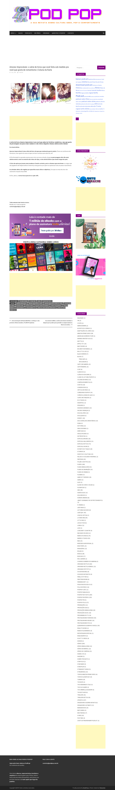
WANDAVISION (81, 708)
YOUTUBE (80, 718)
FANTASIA (80, 459)
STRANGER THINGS (83, 669)
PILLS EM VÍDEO (82, 587)
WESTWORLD (81, 713)
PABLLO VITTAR (82, 577)
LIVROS (39, 301)
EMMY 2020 (80, 431)
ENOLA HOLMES (82, 433)
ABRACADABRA (81, 326)
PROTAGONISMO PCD (83, 623)
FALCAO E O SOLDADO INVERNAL (86, 456)
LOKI (78, 528)
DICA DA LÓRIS (81, 413)
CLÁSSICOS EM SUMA (83, 374)
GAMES (79, 480)
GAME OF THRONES (83, 477)
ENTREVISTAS (81, 436)
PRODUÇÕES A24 (82, 607)
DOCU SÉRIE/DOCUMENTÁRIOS (86, 421)
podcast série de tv (86, 104)
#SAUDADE (80, 318)
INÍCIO (13, 33)
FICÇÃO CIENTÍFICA (83, 462)
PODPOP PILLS (81, 602)
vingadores (96, 111)
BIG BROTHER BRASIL (83, 349)
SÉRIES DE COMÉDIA (83, 651)
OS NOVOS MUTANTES (83, 574)
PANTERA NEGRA (82, 579)
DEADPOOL (80, 403)
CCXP (78, 369)
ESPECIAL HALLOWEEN (84, 441)
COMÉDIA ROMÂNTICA (83, 382)
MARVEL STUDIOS (82, 538)
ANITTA (79, 341)
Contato (71, 33)
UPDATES (80, 700)
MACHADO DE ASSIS (83, 533)
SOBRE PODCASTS (82, 659)
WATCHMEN (80, 710)
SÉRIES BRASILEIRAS (83, 646)
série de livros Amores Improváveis (47, 307)
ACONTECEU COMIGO (83, 328)
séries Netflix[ (92, 109)
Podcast (80, 95)
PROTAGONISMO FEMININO (85, 618)
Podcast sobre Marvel (94, 99)
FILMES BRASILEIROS (83, 467)
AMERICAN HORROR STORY (85, 336)
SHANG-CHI (80, 654)
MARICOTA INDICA (82, 536)
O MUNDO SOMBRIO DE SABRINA (86, 561)
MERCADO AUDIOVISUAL (84, 543)
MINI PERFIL (81, 546)
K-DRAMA (80, 505)
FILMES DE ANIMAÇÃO (83, 469)
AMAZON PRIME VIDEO (84, 333)
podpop (92, 104)
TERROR (79, 679)
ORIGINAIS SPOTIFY (83, 569)
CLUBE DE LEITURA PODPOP (85, 377)
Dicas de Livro (19, 305)
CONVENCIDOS (81, 387)
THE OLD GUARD (82, 687)
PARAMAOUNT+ (82, 582)
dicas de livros (29, 305)
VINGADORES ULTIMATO (84, 705)
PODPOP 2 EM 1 (81, 589)
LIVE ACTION (81, 523)
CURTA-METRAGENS (83, 397)
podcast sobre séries (89, 101)
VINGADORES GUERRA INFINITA (86, 702)
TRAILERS (80, 695)
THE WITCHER (81, 692)
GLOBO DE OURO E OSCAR (84, 485)
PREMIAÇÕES (81, 605)
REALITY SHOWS (82, 628)
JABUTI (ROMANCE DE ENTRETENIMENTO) (90, 500)
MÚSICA (79, 554)
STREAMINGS (81, 672)
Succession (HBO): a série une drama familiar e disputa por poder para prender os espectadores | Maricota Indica (57, 323)
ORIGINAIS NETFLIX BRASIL (85, 566)
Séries (87, 109)
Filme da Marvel (91, 88)
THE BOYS (80, 682)
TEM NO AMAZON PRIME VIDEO (86, 674)
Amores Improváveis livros (36, 303)
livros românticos (31, 307)
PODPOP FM (81, 600)
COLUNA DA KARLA (24, 301)
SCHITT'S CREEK (82, 638)
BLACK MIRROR (81, 354)
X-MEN (81, 113)
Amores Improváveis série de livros (53, 303)
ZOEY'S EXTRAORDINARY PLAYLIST (87, 720)
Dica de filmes (99, 82)
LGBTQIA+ (80, 512)
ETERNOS (80, 451)
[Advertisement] (57, 50)
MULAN (79, 551)
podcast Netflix (87, 96)
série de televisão (85, 106)
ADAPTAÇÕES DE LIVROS (84, 331)
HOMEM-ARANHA (82, 498)
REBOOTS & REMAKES (83, 631)
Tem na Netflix (99, 109)
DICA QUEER (81, 415)
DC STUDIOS (80, 400)
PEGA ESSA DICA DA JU (83, 584)
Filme (78, 88)
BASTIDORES (81, 346)
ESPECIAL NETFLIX (82, 444)
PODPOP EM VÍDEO (82, 597)
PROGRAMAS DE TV (82, 615)
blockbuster (98, 79)
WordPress (86, 788)
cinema (84, 82)
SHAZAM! (80, 656)
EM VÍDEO (37, 33)
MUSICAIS (80, 556)
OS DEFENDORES (82, 571)
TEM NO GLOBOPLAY (83, 677)
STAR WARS (80, 664)
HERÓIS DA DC (81, 492)
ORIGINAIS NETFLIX (83, 564)
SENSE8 (79, 641)
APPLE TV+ (80, 344)
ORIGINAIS (46, 33)
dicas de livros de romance (42, 305)
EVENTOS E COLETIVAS (84, 454)
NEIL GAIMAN (81, 559)
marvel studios (96, 90)
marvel (89, 90)
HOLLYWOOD (81, 495)
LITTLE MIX (80, 520)
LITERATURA (32, 301)
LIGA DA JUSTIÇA (82, 515)
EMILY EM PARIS (81, 428)
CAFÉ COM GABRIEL (83, 364)
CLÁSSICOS (80, 372)
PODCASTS (28, 33)
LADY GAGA (80, 507)
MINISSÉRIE (80, 548)
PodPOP (21, 72)
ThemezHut (102, 788)
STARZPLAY (80, 666)
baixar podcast (82, 79)
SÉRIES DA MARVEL (82, 649)
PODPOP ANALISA (82, 592)
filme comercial (84, 88)
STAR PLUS (80, 661)
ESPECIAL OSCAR (82, 446)
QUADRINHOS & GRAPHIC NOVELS (87, 625)
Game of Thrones (83, 90)
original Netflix (93, 93)
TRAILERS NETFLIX (82, 697)
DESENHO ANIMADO (83, 408)
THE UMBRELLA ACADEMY (84, 690)
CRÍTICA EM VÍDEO (82, 390)
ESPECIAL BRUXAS (82, 438)
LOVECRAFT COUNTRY (83, 530)
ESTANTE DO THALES (83, 449)
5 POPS (79, 323)
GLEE (78, 482)
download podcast (84, 84)
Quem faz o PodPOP (58, 33)
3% (78, 320)
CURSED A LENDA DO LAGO (85, 395)
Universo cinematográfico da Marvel (85, 111)
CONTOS (79, 385)
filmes (97, 88)
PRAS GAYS (82, 359)
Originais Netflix (84, 93)
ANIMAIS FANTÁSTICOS (84, 338)
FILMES (79, 464)
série (96, 104)
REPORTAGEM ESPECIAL (84, 633)
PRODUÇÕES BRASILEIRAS (85, 610)
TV (103, 109)
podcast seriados (99, 96)
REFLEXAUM (82, 362)
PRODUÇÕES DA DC (82, 613)
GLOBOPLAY (80, 487)
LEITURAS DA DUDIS (83, 510)
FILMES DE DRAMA (82, 472)
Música (103, 90)
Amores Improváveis (21, 303)
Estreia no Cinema (97, 85)
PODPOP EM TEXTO (47, 301)
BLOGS (21, 33)
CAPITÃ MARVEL (82, 367)
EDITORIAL (80, 426)
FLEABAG (80, 474)
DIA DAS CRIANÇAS (82, 410)
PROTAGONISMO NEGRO (84, 620)
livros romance (20, 307)
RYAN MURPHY (81, 636)
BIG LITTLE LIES (82, 351)
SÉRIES (79, 643)
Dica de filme (91, 82)
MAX (78, 541)
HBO (78, 490)
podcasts (93, 96)
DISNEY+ (79, 418)
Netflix (78, 93)
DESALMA (80, 405)
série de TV (94, 106)
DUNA (79, 423)
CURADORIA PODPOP (83, 392)
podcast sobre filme (82, 99)
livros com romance (56, 305)
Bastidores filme (92, 79)
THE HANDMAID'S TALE (84, 684)
